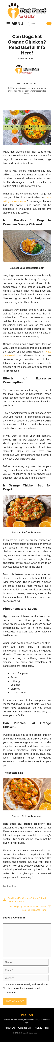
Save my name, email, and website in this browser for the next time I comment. (27, 988)
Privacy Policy (41, 1027)
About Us (10, 1027)
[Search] (48, 23)
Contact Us (24, 1027)
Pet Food (12, 886)
